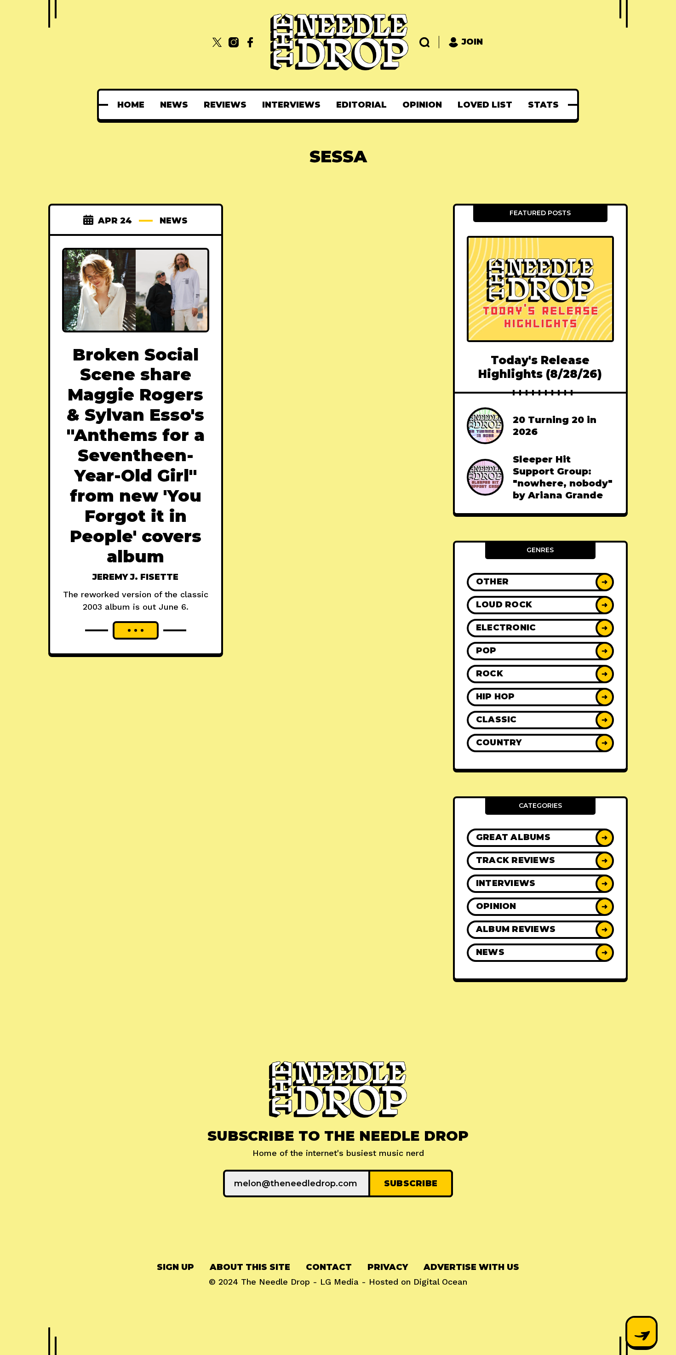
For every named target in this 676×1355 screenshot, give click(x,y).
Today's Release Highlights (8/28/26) (540, 367)
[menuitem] (130, 105)
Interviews (291, 105)
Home (130, 105)
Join (472, 42)
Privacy (387, 1267)
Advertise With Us (471, 1267)
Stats (543, 105)
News (174, 105)
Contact (329, 1267)
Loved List (485, 105)
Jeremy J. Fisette (135, 577)
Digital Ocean (440, 1281)
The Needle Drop (275, 1281)
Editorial (361, 105)
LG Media (339, 1281)
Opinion (422, 105)
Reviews (225, 105)
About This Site (250, 1267)
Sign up (175, 1267)
